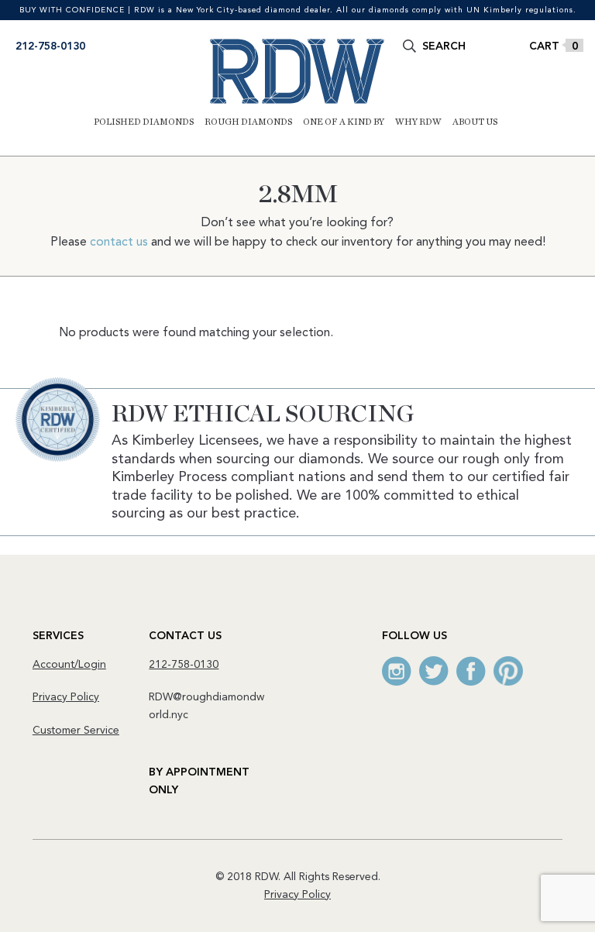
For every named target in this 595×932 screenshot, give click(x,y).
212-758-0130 (50, 46)
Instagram (396, 671)
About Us (474, 121)
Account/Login (69, 664)
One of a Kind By (343, 121)
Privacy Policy (66, 697)
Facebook (471, 671)
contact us (119, 242)
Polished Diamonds (144, 121)
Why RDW (418, 121)
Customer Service (76, 730)
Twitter (434, 671)
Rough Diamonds (248, 121)
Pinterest (508, 671)
